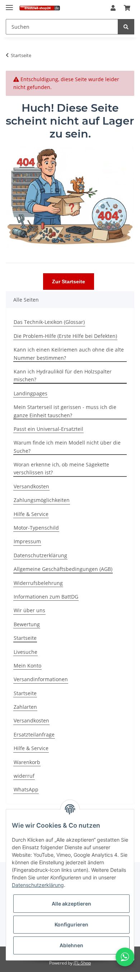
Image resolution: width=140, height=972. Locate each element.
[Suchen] (126, 26)
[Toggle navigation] (9, 4)
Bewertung (27, 624)
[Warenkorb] (127, 8)
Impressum (27, 541)
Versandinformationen (41, 679)
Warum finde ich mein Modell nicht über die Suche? (67, 446)
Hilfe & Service (31, 514)
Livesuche (25, 651)
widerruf (24, 775)
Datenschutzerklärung (40, 555)
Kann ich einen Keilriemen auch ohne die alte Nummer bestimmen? (69, 353)
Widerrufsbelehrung (38, 583)
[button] (113, 8)
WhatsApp (26, 789)
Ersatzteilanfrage (34, 734)
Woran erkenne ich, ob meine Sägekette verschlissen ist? (61, 468)
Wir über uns (29, 610)
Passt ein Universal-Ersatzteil (48, 428)
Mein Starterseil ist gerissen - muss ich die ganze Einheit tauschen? (65, 411)
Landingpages (30, 393)
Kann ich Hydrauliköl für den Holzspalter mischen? (63, 375)
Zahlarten (25, 706)
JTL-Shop (82, 963)
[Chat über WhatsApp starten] (125, 957)
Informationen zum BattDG (46, 596)
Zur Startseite (68, 281)
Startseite (25, 637)
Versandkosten (31, 486)
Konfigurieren (71, 924)
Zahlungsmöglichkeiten (42, 500)
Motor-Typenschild (36, 527)
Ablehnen (71, 945)
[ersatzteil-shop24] (40, 8)
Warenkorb (27, 762)
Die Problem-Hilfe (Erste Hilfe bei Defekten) (65, 335)
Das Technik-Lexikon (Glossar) (49, 321)
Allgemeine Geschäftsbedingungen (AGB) (63, 569)
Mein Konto (27, 665)
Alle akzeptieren (71, 904)
